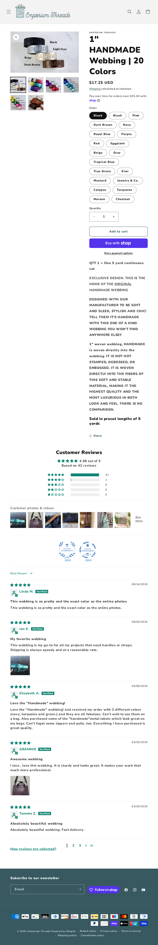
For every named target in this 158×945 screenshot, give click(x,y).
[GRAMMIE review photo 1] (20, 786)
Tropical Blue (104, 162)
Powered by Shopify (63, 931)
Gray (117, 153)
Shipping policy (67, 935)
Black (98, 115)
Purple (126, 134)
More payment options (118, 253)
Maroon (99, 199)
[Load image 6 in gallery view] (36, 102)
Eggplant (117, 143)
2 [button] (73, 845)
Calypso (100, 190)
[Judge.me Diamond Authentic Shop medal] (67, 550)
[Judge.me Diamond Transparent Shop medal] (87, 550)
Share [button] (97, 436)
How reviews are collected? (33, 849)
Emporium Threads (39, 931)
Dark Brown (103, 125)
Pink (135, 115)
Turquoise (124, 190)
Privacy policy (108, 931)
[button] (8, 11)
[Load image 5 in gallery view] (18, 102)
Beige (98, 153)
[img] (20, 585)
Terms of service (131, 931)
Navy (127, 125)
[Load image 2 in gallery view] (36, 85)
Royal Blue (102, 134)
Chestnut (123, 199)
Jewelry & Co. (128, 181)
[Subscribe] (79, 889)
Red (97, 143)
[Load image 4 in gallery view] (71, 85)
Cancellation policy (92, 935)
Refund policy (88, 931)
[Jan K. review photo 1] (20, 665)
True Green (102, 171)
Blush (117, 115)
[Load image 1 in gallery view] (18, 85)
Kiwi (125, 171)
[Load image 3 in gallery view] (53, 85)
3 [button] (80, 845)
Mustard (100, 181)
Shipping (95, 88)
